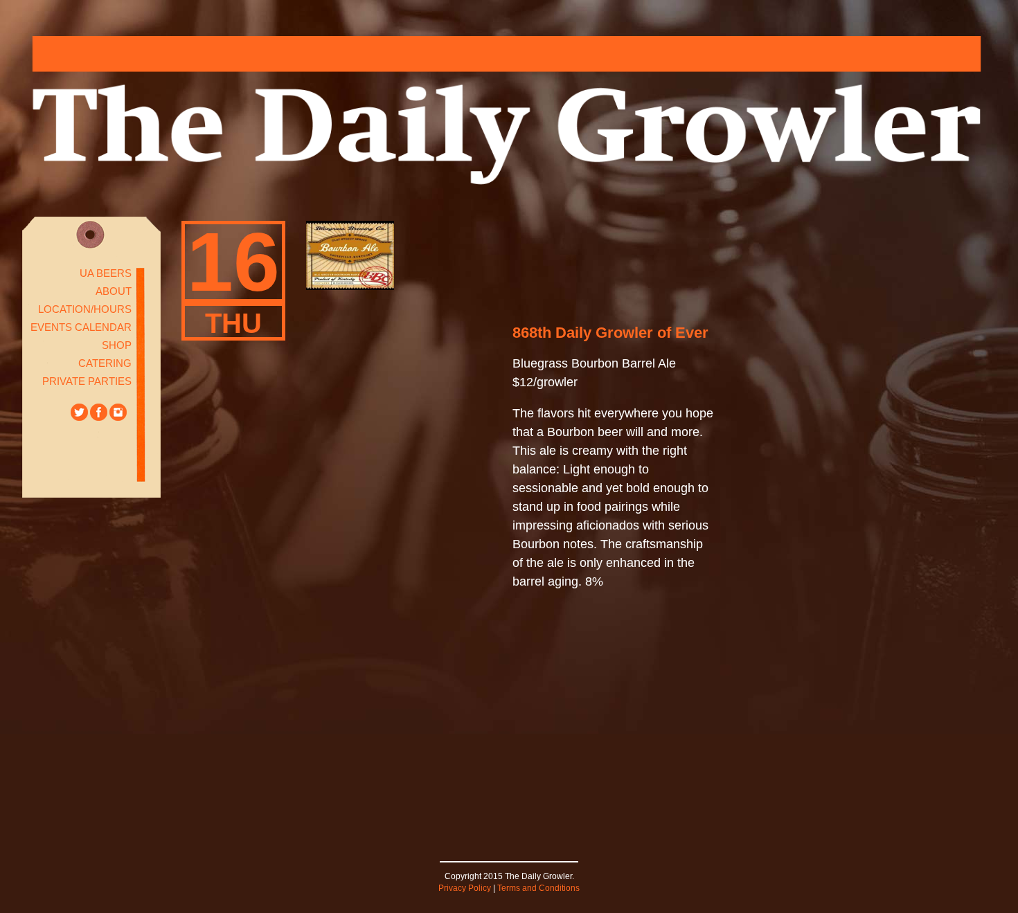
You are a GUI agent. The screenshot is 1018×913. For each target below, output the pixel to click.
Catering (105, 363)
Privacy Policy (464, 888)
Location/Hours (85, 309)
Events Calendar (81, 327)
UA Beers (106, 273)
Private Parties (87, 381)
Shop (117, 345)
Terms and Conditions (538, 888)
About (114, 291)
